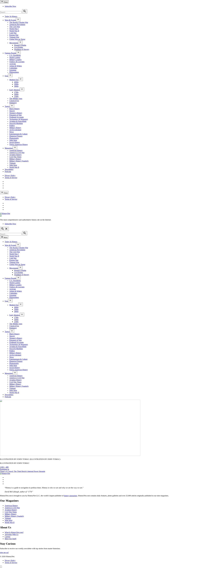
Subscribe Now (10, 6)
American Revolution (17, 24)
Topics (7, 106)
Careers (7, 537)
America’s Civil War (16, 153)
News (11, 132)
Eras (6, 76)
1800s (16, 86)
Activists (12, 64)
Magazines (9, 148)
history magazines (70, 496)
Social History (14, 142)
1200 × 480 (4, 467)
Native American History (18, 144)
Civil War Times (15, 157)
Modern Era (13, 80)
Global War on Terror (17, 39)
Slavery (12, 111)
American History (16, 150)
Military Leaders (15, 60)
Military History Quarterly (19, 161)
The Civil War (14, 27)
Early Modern (14, 90)
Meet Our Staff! (10, 539)
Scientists (12, 70)
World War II (14, 31)
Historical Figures (15, 136)
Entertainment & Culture (18, 134)
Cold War (12, 33)
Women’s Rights (20, 45)
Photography (14, 138)
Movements (13, 43)
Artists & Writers (15, 66)
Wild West (13, 140)
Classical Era (14, 101)
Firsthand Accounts (16, 117)
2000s (16, 82)
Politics (12, 126)
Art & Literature (15, 130)
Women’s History (15, 113)
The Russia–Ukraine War (18, 22)
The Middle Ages (15, 99)
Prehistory (13, 103)
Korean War (13, 35)
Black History (14, 109)
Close (5, 2)
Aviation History (15, 155)
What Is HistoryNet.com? (14, 532)
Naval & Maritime (16, 123)
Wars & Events (10, 20)
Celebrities (13, 68)
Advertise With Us (11, 534)
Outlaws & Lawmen (16, 62)
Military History (15, 128)
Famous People (10, 53)
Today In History (11, 16)
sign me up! (4, 552)
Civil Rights (18, 47)
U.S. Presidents (15, 55)
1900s (16, 84)
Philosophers (14, 72)
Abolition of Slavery (21, 49)
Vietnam (12, 163)
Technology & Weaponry (18, 119)
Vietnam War (14, 37)
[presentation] (18, 19)
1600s (16, 94)
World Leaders (14, 57)
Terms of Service (11, 178)
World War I (13, 29)
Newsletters (9, 169)
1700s (16, 92)
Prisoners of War (15, 115)
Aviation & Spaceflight (17, 121)
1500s (16, 96)
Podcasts (8, 171)
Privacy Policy (10, 175)
